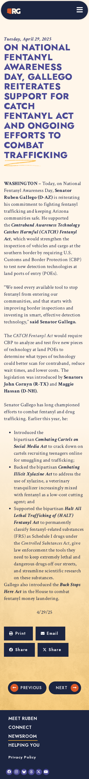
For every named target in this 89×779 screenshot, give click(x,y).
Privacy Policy (22, 757)
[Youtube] (46, 772)
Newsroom (22, 736)
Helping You (24, 745)
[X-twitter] (39, 772)
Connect (20, 727)
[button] (18, 633)
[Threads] (31, 772)
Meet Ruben (22, 718)
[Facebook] (9, 772)
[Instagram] (16, 772)
